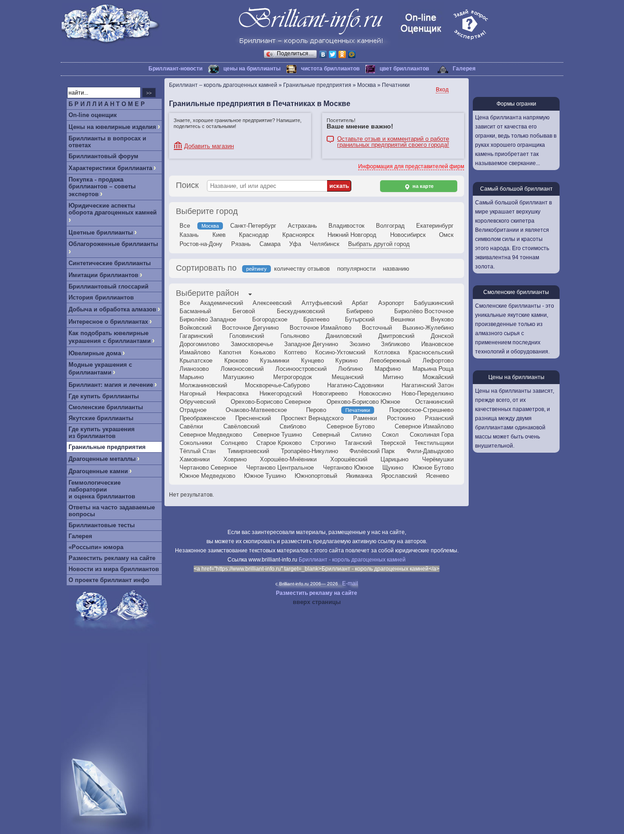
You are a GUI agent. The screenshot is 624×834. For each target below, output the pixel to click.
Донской (442, 335)
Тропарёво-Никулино (309, 451)
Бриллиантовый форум (103, 156)
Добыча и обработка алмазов (112, 309)
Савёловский (241, 426)
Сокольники (196, 442)
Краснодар (254, 234)
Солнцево (234, 442)
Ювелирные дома (95, 353)
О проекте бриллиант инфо (109, 580)
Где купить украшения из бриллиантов (102, 432)
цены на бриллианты (251, 68)
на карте (422, 186)
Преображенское (203, 418)
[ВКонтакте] (323, 54)
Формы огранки (516, 104)
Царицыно (394, 459)
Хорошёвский (348, 459)
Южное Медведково (207, 475)
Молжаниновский (203, 385)
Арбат (360, 302)
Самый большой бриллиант (516, 189)
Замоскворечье (252, 344)
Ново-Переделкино (428, 393)
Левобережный (390, 360)
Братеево (316, 319)
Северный (326, 434)
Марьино (192, 377)
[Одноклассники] (342, 54)
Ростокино (401, 418)
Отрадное (193, 409)
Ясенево (437, 475)
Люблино (350, 368)
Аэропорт (391, 302)
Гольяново (294, 335)
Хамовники (195, 459)
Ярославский (399, 475)
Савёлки (191, 426)
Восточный (377, 327)
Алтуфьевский (321, 302)
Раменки (365, 418)
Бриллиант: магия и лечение (111, 384)
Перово (316, 409)
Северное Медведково (211, 434)
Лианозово (194, 368)
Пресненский (253, 418)
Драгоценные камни (98, 471)
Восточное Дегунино (250, 327)
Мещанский (348, 377)
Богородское (269, 319)
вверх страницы (317, 602)
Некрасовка (233, 393)
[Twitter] (333, 54)
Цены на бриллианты (516, 377)
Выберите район (207, 293)
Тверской (393, 442)
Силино (361, 434)
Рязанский (439, 418)
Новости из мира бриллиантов (114, 569)
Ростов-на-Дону (201, 244)
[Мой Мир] (352, 54)
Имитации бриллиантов (103, 275)
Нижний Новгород (352, 234)
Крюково (236, 360)
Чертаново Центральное (280, 467)
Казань (189, 234)
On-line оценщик (93, 115)
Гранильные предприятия (107, 447)
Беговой (244, 311)
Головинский (246, 335)
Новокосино (375, 393)
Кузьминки (274, 360)
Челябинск (324, 244)
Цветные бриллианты (101, 232)
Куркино (346, 360)
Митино (393, 377)
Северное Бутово (351, 426)
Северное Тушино (277, 434)
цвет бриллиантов (404, 68)
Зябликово (395, 344)
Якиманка (359, 475)
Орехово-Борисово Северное (271, 401)
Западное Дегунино (311, 344)
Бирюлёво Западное (208, 319)
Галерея (464, 68)
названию (396, 268)
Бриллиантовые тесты (102, 525)
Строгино (323, 442)
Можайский (438, 377)
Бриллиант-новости (175, 68)
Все (185, 225)
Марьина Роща (433, 368)
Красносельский (431, 352)
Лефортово (438, 360)
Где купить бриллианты (104, 396)
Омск (446, 234)
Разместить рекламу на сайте (112, 558)
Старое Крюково (278, 442)
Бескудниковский (301, 311)
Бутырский (360, 319)
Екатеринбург (435, 225)
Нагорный (193, 393)
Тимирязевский (248, 451)
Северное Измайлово (424, 426)
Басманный (195, 311)
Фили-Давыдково (430, 451)
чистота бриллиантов (330, 68)
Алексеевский (272, 302)
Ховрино (235, 459)
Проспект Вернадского (312, 418)
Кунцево (312, 360)
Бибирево (359, 311)
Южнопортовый (316, 475)
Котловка (387, 352)
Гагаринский (196, 335)
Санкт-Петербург (253, 225)
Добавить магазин (209, 146)
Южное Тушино (265, 475)
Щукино (392, 467)
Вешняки (403, 319)
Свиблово (293, 426)
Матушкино (238, 377)
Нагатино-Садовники (355, 385)
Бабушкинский (434, 302)
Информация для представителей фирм (411, 166)
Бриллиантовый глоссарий (108, 286)
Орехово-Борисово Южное (363, 401)
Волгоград (390, 225)
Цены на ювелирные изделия (112, 126)
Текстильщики (434, 442)
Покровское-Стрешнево (421, 409)
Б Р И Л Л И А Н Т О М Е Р (107, 104)
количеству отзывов (302, 268)
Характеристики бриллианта (110, 168)
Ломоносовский (242, 368)
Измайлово (195, 352)
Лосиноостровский (301, 368)
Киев (219, 234)
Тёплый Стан (198, 451)
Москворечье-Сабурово (277, 385)
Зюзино (359, 344)
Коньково (262, 352)
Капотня (230, 352)
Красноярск (298, 234)
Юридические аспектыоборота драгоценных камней (113, 209)
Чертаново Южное (348, 467)
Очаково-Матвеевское (256, 409)
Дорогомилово (199, 344)
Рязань (241, 244)
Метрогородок (292, 377)
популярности (356, 268)
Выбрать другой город (379, 244)
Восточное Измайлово (320, 327)
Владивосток (346, 225)
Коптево (295, 352)
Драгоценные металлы (102, 458)
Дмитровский (396, 335)
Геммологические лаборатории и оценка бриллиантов (102, 489)
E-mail (350, 583)
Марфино (388, 368)
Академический (221, 302)
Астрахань (302, 225)
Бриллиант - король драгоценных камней (352, 559)
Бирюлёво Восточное (424, 311)
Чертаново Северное (208, 467)
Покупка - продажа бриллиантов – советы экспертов (102, 187)
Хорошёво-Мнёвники (288, 459)
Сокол (390, 434)
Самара (269, 244)
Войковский (196, 327)
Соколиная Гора (432, 434)
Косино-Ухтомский (340, 352)
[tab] (207, 294)
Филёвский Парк (372, 451)
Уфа (295, 244)
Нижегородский (280, 393)
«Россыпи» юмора (96, 547)
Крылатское (196, 360)
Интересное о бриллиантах (108, 321)
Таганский (358, 442)
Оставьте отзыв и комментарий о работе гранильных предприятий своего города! (393, 140)
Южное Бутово (433, 467)
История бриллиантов (101, 297)
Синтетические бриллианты (110, 263)
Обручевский (198, 401)
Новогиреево (330, 393)
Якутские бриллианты (101, 418)
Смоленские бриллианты (106, 407)
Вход (442, 89)
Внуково (442, 319)
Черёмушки (438, 459)
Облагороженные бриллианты (113, 244)
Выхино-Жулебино (428, 327)
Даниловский (344, 335)
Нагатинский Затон (428, 385)
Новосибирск (408, 234)
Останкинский (434, 401)
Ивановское (437, 344)
